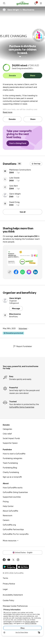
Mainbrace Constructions (20, 170)
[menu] (41, 3)
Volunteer (23, 328)
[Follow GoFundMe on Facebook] (4, 559)
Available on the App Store (23, 567)
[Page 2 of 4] (22, 56)
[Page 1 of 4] (20, 56)
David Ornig (14, 202)
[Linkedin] (35, 272)
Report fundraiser (24, 346)
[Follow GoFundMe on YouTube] (8, 559)
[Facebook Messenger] (29, 272)
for (20, 10)
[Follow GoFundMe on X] (13, 559)
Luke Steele (14, 178)
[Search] (4, 3)
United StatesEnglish (23, 552)
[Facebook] (16, 272)
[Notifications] (35, 3)
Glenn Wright (15, 194)
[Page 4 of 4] (25, 56)
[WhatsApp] (22, 272)
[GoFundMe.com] (22, 3)
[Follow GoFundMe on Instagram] (18, 559)
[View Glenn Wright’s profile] (5, 195)
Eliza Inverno (15, 314)
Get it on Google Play (9, 567)
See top (37, 164)
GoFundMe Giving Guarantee (21, 407)
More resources (9, 541)
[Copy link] (9, 272)
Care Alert (13, 186)
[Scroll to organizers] (4, 9)
